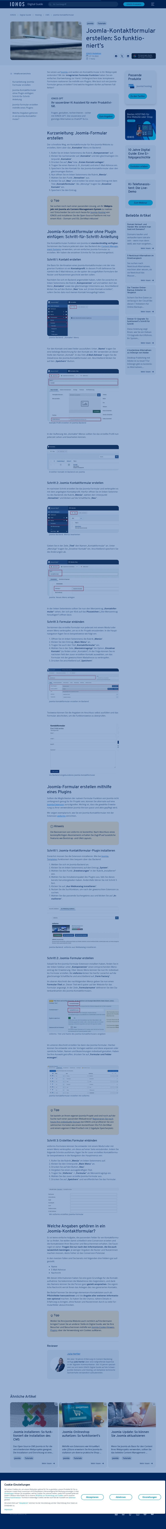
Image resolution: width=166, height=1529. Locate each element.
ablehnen (72, 1498)
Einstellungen (9, 1493)
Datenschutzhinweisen (12, 1497)
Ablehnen (121, 1497)
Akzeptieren (23, 1503)
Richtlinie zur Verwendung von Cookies (49, 1495)
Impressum (8, 1509)
